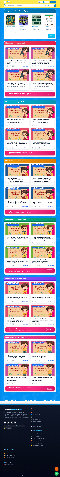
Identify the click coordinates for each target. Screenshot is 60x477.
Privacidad (6, 475)
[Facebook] (5, 422)
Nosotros (26, 475)
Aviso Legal (21, 475)
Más (50, 35)
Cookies (15, 475)
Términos (11, 475)
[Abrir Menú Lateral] (5, 2)
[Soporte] (15, 422)
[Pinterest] (8, 422)
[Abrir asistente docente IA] (57, 474)
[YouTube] (11, 422)
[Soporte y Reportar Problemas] (57, 469)
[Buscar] (55, 6)
